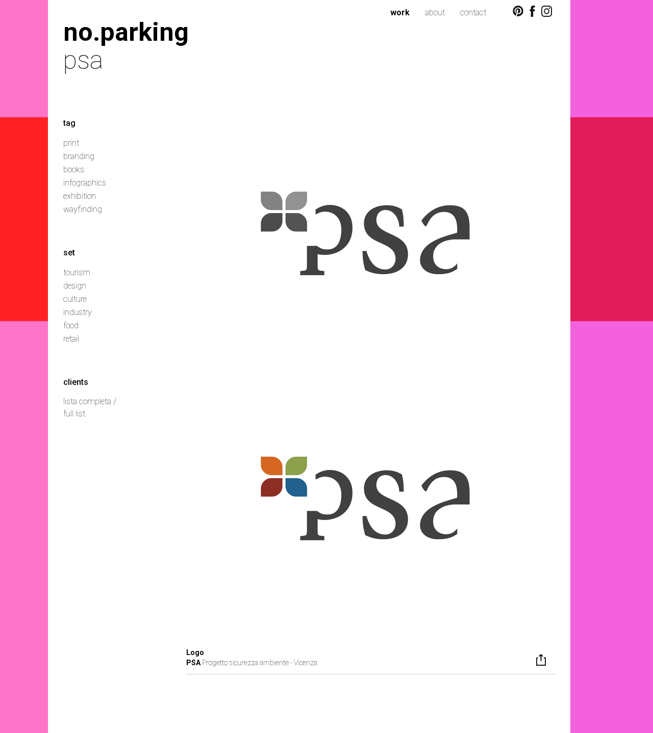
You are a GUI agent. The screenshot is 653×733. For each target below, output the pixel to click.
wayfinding (82, 209)
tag (69, 123)
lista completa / (89, 401)
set (69, 252)
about (435, 12)
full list (74, 413)
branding (78, 156)
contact (473, 12)
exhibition (79, 196)
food (71, 325)
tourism (76, 272)
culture (75, 299)
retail (71, 339)
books (73, 169)
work (400, 12)
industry (77, 312)
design (74, 286)
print (71, 143)
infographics (84, 183)
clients (75, 382)
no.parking (126, 31)
